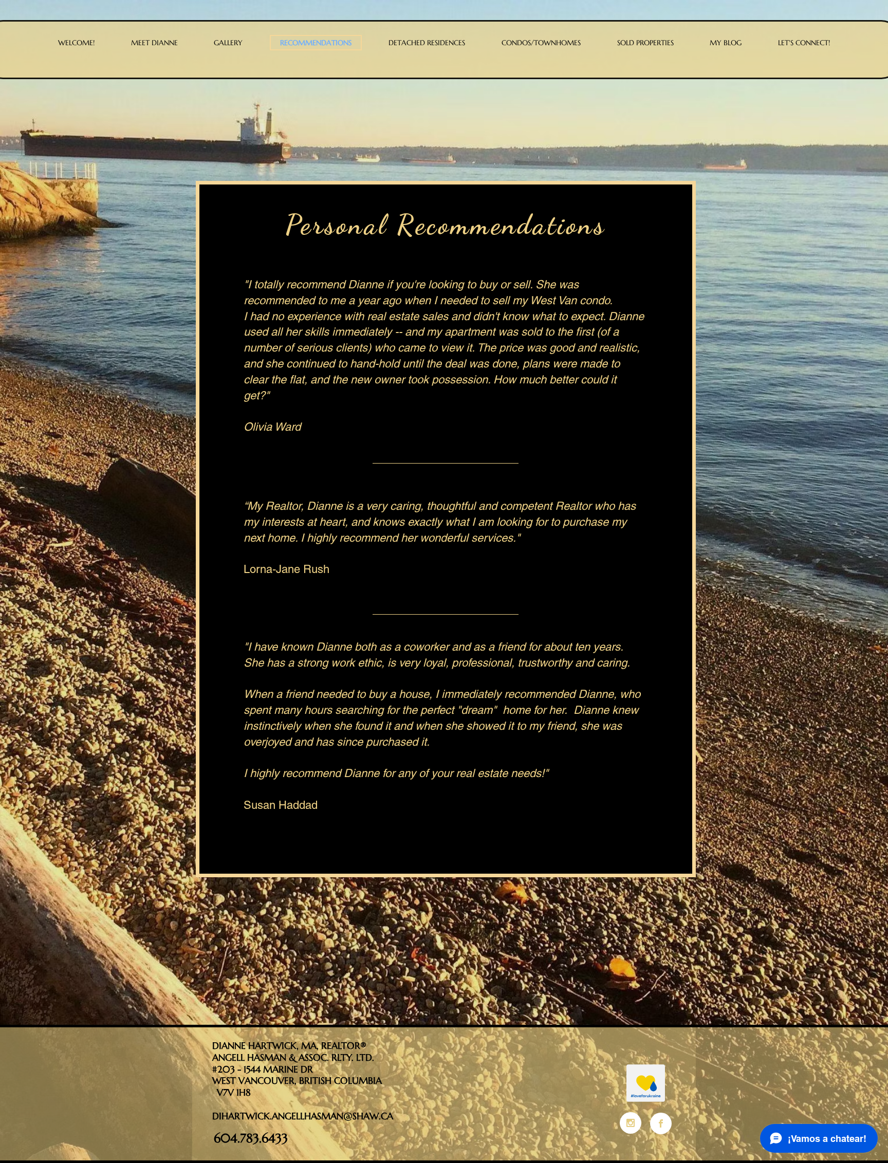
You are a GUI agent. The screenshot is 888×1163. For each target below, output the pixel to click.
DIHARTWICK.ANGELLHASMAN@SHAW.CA (302, 1116)
